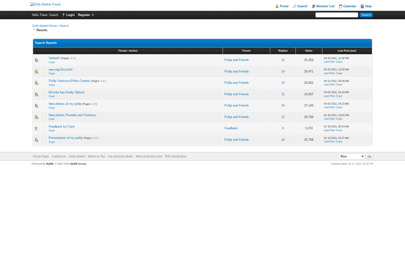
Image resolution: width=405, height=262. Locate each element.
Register (84, 15)
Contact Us (59, 156)
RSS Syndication (176, 156)
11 (283, 94)
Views (308, 50)
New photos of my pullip (65, 104)
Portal (284, 6)
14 (283, 71)
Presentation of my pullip (65, 138)
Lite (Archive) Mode (120, 156)
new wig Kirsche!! (61, 69)
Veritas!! (54, 58)
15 (283, 60)
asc (353, 50)
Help (368, 6)
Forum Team (41, 156)
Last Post (343, 50)
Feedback (231, 128)
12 (283, 117)
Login (70, 15)
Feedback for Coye (62, 126)
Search (302, 6)
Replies (283, 50)
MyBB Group (78, 163)
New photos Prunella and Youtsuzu (72, 115)
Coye (52, 62)
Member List (325, 6)
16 (283, 105)
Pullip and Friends (237, 60)
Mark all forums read (149, 156)
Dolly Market (77, 156)
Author (133, 50)
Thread (122, 50)
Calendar (349, 6)
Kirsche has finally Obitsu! (67, 92)
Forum (246, 50)
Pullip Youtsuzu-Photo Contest (69, 81)
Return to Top (96, 156)
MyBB (49, 163)
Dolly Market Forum (44, 25)
